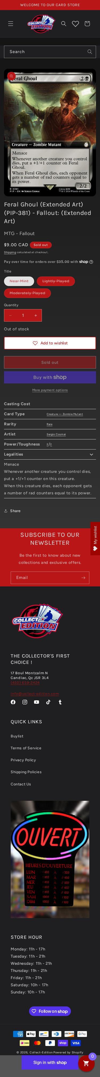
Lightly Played (58, 282)
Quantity (11, 305)
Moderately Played (30, 294)
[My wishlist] (75, 23)
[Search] (90, 52)
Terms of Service (26, 748)
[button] (11, 23)
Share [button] (15, 511)
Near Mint (22, 282)
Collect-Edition (41, 1052)
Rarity (10, 424)
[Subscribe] (83, 578)
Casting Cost (17, 403)
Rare (49, 424)
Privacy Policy (23, 760)
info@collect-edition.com (35, 693)
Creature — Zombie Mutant (65, 414)
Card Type (14, 414)
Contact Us (21, 784)
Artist (10, 434)
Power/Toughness (22, 444)
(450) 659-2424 (25, 682)
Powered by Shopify (68, 1052)
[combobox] (50, 52)
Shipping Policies (26, 772)
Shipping (10, 252)
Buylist (17, 736)
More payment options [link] (50, 390)
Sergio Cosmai (56, 434)
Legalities (13, 454)
